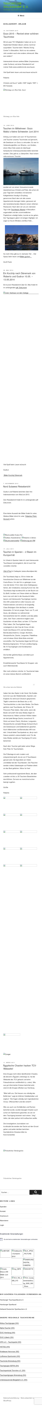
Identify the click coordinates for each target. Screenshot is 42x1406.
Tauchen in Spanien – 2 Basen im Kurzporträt (19, 553)
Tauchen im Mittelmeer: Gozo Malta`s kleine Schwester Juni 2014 (21, 130)
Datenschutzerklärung (11, 1398)
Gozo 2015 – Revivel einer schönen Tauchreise (21, 35)
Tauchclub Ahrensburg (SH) (10, 1361)
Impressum (4, 1216)
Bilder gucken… (26, 256)
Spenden (3, 1206)
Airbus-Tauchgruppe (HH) (9, 1323)
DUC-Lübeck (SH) (7, 1337)
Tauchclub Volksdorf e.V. (16, 5)
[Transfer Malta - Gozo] (21, 184)
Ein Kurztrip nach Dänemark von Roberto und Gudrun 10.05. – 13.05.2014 (19, 276)
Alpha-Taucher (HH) (7, 1328)
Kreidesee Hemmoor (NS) (9, 1351)
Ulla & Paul (7, 571)
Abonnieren (4, 1220)
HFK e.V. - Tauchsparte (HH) (10, 1342)
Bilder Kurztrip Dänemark (13, 475)
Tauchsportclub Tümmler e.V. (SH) (12, 1370)
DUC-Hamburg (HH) (7, 1332)
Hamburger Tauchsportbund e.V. (12, 1300)
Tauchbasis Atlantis (18, 209)
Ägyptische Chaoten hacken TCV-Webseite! (20, 1067)
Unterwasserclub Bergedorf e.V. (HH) (13, 1379)
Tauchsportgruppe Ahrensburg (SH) (13, 1375)
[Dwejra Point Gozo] (21, 238)
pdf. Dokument (21, 287)
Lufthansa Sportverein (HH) (10, 1356)
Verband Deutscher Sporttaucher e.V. (13, 1309)
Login (2, 1225)
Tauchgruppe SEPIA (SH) (9, 1365)
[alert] (21, 1239)
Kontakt (3, 1211)
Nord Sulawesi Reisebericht (16, 486)
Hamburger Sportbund (8, 1304)
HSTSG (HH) (5, 1346)
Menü (22, 15)
